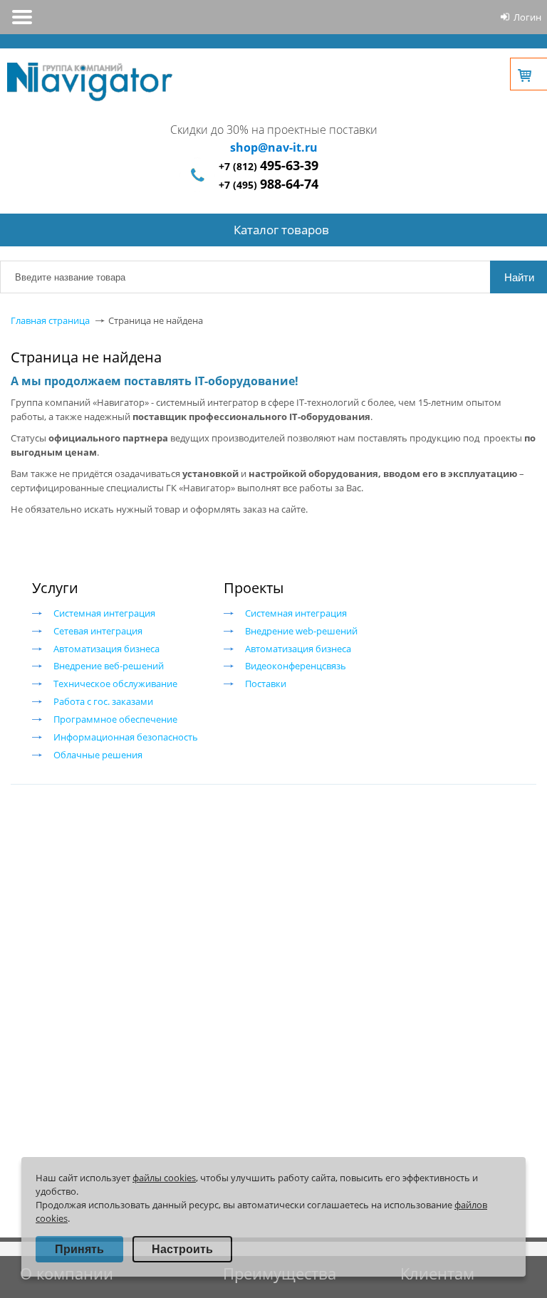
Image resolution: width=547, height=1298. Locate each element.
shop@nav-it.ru (274, 147)
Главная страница (50, 320)
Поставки (265, 683)
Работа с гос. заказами (103, 701)
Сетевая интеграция (97, 630)
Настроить (182, 1249)
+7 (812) (268, 166)
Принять (79, 1249)
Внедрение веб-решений (108, 665)
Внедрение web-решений (301, 630)
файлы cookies (164, 1177)
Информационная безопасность (125, 737)
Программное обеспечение (115, 719)
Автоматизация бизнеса (106, 648)
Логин (527, 17)
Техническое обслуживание (115, 683)
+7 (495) (268, 185)
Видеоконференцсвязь (295, 665)
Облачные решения (97, 754)
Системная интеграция (104, 613)
